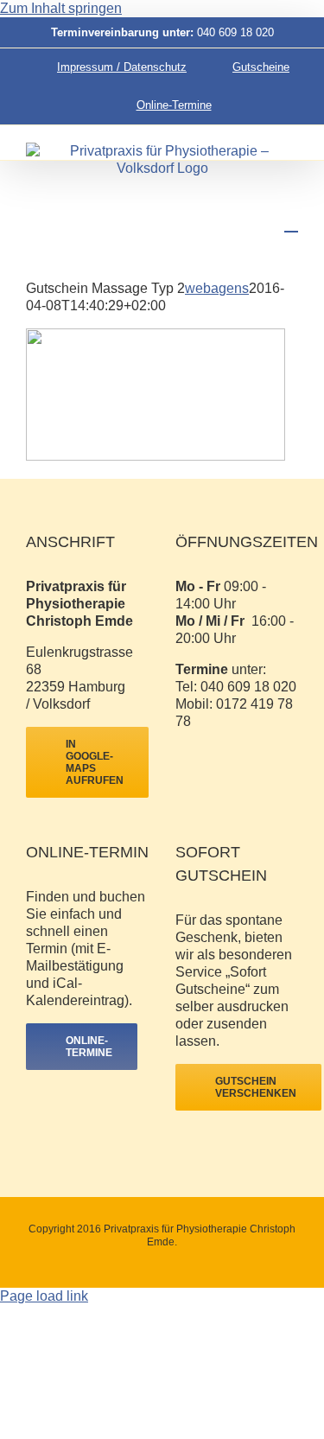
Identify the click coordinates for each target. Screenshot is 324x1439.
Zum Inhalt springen (61, 8)
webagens (217, 288)
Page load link (44, 1296)
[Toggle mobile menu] (291, 223)
